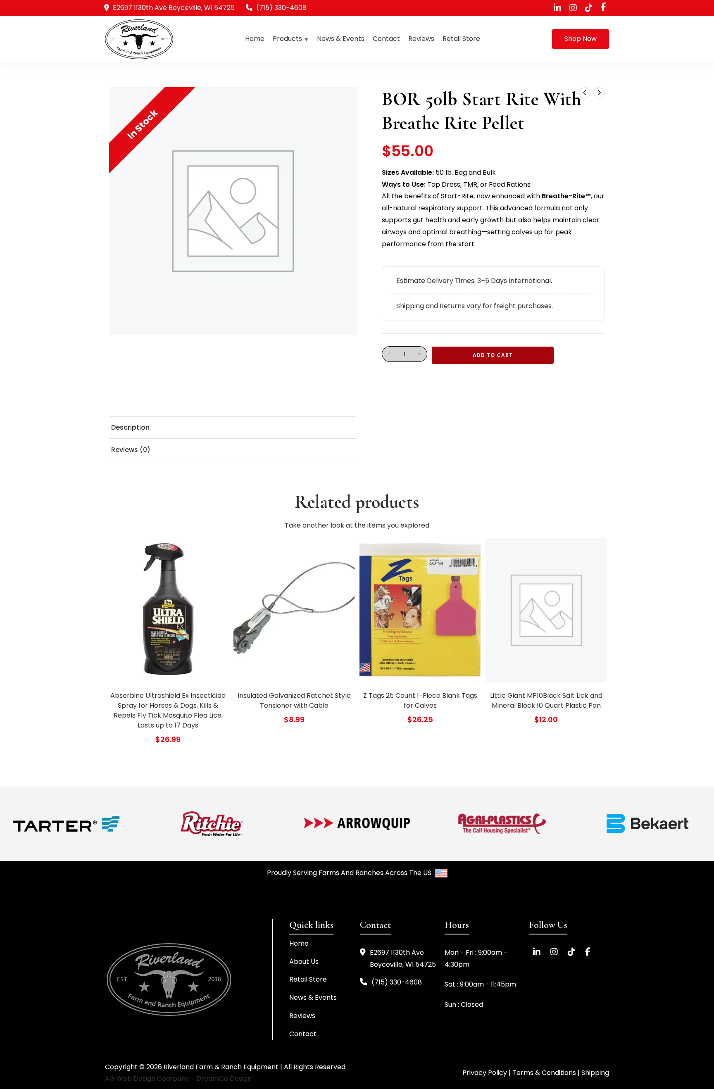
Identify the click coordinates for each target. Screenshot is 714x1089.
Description (130, 427)
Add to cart (493, 355)
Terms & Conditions (544, 1072)
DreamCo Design (224, 1078)
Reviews (421, 38)
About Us (304, 961)
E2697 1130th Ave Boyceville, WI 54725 (403, 958)
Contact (386, 38)
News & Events (340, 38)
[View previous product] (584, 93)
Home (254, 38)
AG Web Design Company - (150, 1078)
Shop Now (580, 38)
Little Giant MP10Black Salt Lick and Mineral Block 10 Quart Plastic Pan (546, 700)
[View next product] (599, 93)
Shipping (595, 1072)
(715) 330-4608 (281, 7)
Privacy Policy (484, 1072)
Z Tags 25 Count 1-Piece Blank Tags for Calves (420, 700)
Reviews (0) (130, 449)
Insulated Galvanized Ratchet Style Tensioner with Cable (294, 700)
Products (287, 38)
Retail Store (461, 38)
